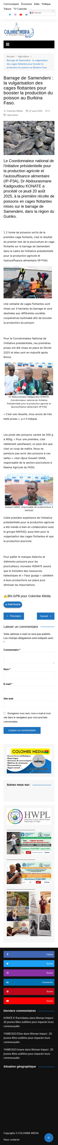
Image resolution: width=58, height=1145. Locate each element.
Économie (26, 4)
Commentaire (12, 649)
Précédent (15, 616)
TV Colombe (20, 8)
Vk (26, 14)
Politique (46, 4)
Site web (8, 698)
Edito (36, 4)
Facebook (4, 15)
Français (37, 13)
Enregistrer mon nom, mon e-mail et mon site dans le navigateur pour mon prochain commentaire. (27, 717)
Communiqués (11, 4)
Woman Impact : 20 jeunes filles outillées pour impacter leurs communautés (29, 1022)
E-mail (8, 684)
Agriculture (12, 115)
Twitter (9, 14)
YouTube (20, 14)
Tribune (7, 8)
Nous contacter (12, 1139)
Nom (7, 669)
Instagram (15, 14)
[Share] (48, 1137)
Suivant (44, 616)
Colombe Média (15, 111)
